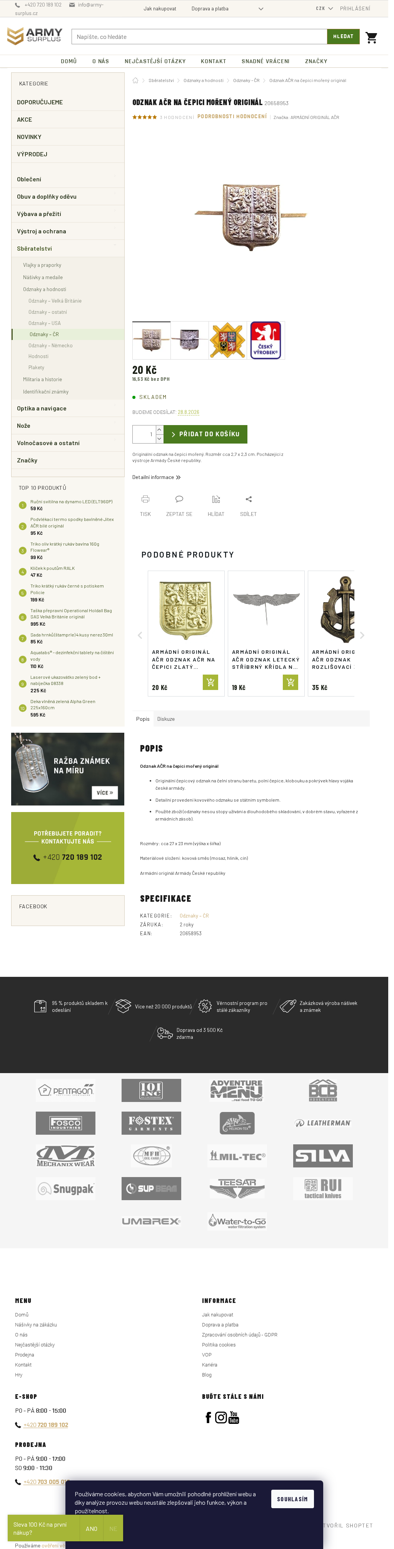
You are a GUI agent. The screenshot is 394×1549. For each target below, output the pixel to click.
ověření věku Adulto (64, 1545)
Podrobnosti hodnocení (232, 116)
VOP (207, 1355)
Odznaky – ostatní (47, 312)
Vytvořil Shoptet (345, 1525)
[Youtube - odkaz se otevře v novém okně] (233, 1417)
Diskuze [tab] (166, 718)
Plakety (36, 367)
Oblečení (29, 179)
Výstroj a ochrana (41, 230)
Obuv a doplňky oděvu (47, 196)
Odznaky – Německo (50, 345)
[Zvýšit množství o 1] (160, 429)
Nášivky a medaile (43, 277)
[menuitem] (69, 61)
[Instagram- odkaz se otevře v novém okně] (221, 1417)
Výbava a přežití (39, 213)
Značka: (306, 117)
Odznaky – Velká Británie (55, 301)
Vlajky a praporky (42, 264)
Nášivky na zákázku (36, 1325)
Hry (18, 1375)
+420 (45, 1424)
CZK (321, 8)
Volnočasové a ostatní (48, 442)
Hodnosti (38, 356)
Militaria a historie (42, 379)
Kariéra (209, 1365)
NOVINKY (29, 136)
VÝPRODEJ (32, 153)
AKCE (24, 119)
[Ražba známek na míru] (68, 769)
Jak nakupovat (160, 8)
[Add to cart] (210, 682)
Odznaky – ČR (44, 334)
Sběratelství (34, 248)
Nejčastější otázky (35, 1345)
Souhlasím (292, 1498)
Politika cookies (219, 1345)
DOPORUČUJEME (40, 101)
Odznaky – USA (44, 323)
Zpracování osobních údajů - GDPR (239, 1335)
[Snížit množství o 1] (160, 438)
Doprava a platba (210, 8)
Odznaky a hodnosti (44, 289)
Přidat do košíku (209, 434)
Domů (21, 1315)
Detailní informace (153, 477)
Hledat (343, 36)
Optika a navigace (42, 408)
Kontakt (23, 1365)
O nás (21, 1335)
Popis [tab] (143, 718)
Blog (207, 1375)
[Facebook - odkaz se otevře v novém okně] (208, 1417)
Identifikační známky (45, 391)
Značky (27, 460)
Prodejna (24, 1355)
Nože (23, 425)
